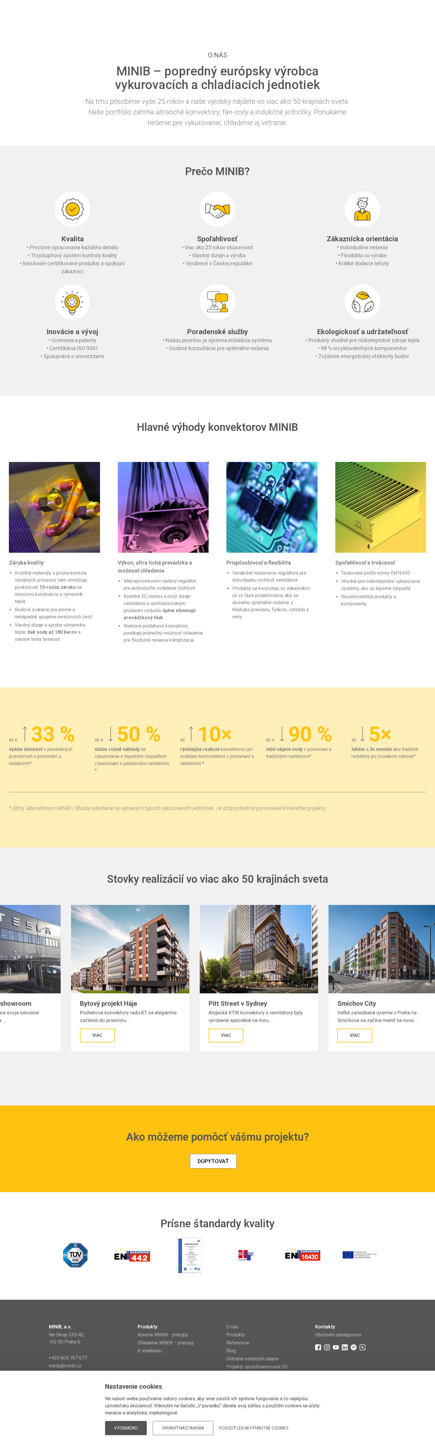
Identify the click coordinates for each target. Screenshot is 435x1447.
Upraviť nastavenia (183, 1428)
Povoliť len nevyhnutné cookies (254, 1428)
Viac (115, 1035)
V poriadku (126, 1428)
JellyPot (376, 1427)
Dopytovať (213, 1161)
